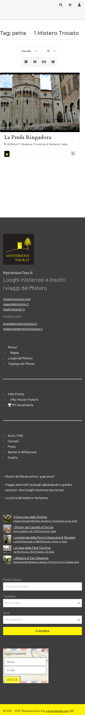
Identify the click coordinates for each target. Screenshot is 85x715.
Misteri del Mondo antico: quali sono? (30, 476)
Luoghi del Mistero (20, 358)
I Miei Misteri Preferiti (24, 399)
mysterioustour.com (17, 299)
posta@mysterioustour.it (20, 323)
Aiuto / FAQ (15, 435)
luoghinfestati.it (14, 309)
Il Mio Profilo (16, 394)
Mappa (14, 352)
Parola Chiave (12, 579)
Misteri (12, 347)
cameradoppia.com (57, 711)
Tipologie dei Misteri (21, 364)
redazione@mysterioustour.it (23, 329)
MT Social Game (22, 405)
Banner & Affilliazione (22, 452)
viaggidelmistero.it (16, 304)
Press (12, 446)
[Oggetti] (7, 154)
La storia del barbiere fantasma (26, 498)
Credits (13, 457)
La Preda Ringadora (27, 137)
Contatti (13, 441)
